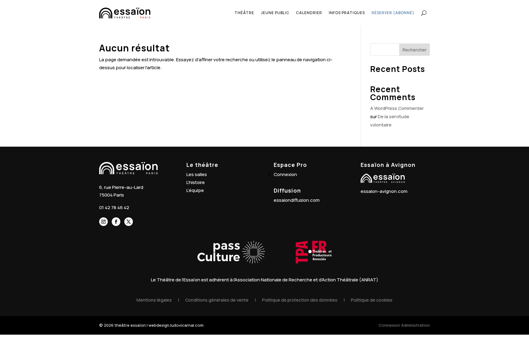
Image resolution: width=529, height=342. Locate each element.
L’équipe (195, 190)
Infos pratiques (347, 12)
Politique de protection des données (299, 300)
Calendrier (309, 12)
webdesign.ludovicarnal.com (176, 325)
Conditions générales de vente (217, 300)
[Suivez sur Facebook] (116, 221)
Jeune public (275, 12)
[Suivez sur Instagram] (103, 221)
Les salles (196, 174)
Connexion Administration (404, 325)
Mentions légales (154, 300)
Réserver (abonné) (393, 12)
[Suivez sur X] (128, 221)
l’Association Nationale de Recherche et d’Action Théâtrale (296, 279)
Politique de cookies (371, 300)
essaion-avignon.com (384, 191)
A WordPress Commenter (397, 108)
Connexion (285, 174)
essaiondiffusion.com (297, 200)
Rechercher (414, 50)
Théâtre (244, 12)
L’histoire (195, 182)
